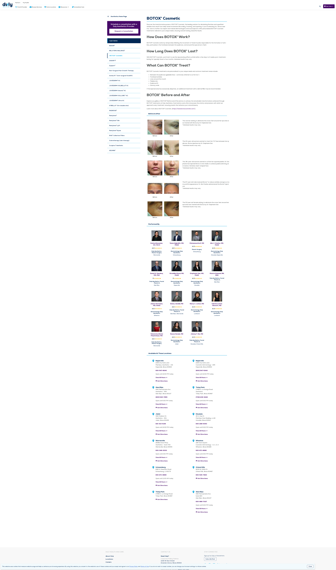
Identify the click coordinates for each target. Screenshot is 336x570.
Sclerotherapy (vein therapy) (119, 140)
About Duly (110, 556)
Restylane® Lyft (114, 125)
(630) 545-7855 (161, 397)
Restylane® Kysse (115, 130)
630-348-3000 (161, 450)
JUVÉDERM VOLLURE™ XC (118, 95)
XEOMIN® (112, 150)
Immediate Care (79, 7)
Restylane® (113, 115)
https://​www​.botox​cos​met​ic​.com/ (183, 109)
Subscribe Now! (210, 559)
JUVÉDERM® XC (114, 80)
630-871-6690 (201, 450)
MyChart (17, 2)
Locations (109, 559)
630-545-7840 (201, 475)
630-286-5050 (201, 424)
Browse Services (37, 7)
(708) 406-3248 (202, 397)
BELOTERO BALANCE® (117, 50)
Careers (109, 562)
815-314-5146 (161, 424)
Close (310, 566)
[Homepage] (7, 5)
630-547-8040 (161, 370)
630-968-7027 (201, 501)
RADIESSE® (113, 110)
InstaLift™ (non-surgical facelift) (120, 75)
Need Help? (165, 556)
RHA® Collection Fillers (117, 135)
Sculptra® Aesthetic (116, 145)
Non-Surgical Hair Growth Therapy (121, 70)
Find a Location (51, 7)
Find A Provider (22, 7)
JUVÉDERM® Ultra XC (116, 100)
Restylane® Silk (114, 120)
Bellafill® (112, 45)
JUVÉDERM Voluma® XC (117, 90)
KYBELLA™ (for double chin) (119, 105)
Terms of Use (145, 566)
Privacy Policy (133, 566)
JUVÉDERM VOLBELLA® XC (118, 85)
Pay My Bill (26, 2)
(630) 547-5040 (202, 370)
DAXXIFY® (112, 60)
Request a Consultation (124, 31)
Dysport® (112, 65)
